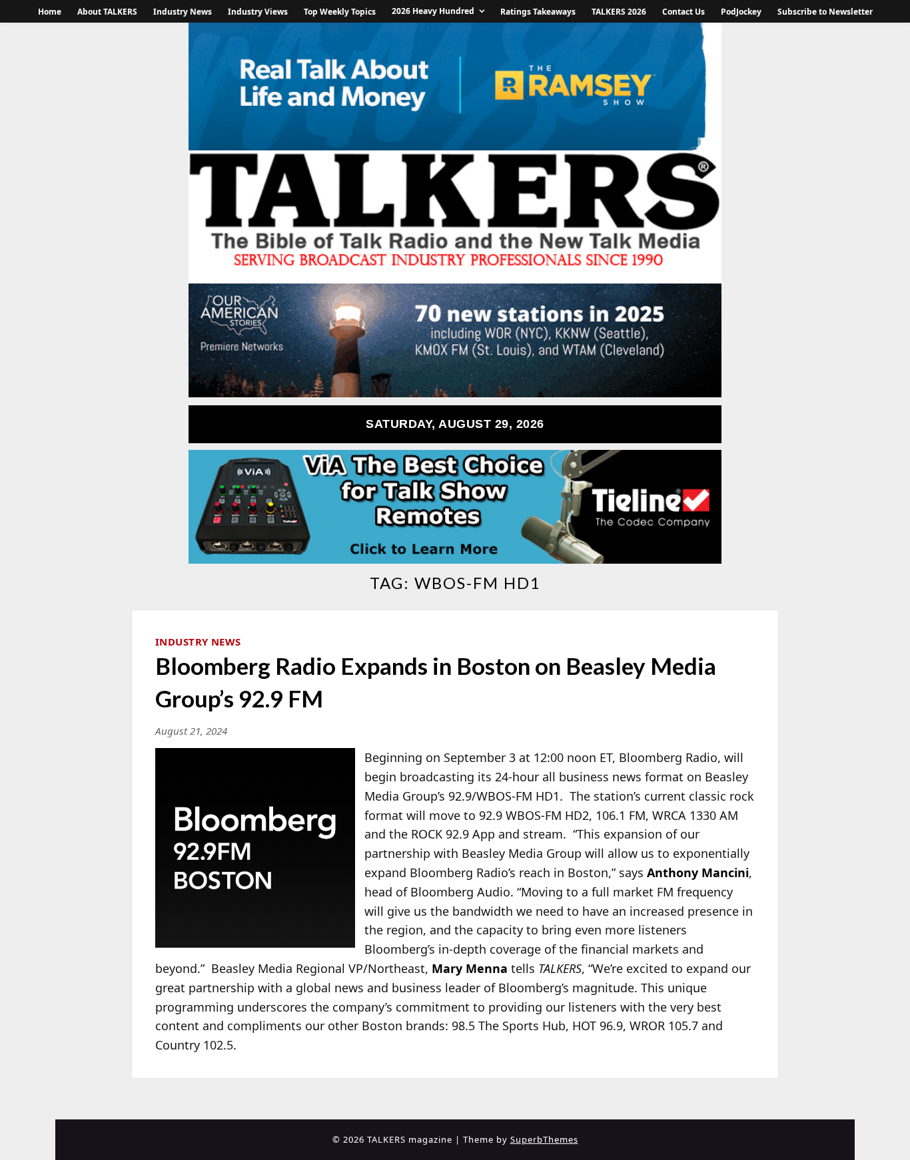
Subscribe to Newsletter (825, 11)
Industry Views (258, 11)
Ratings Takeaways (538, 11)
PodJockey (741, 11)
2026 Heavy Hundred (433, 11)
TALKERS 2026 (619, 11)
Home (49, 11)
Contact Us (683, 11)
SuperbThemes (544, 1139)
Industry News (182, 11)
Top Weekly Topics (340, 11)
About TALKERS (107, 11)
